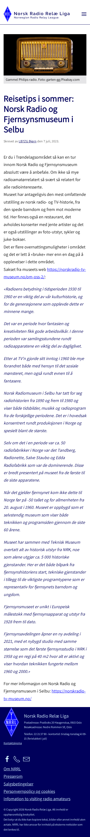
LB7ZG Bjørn (27, 141)
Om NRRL (12, 769)
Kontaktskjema (13, 743)
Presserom (13, 776)
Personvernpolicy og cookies (29, 791)
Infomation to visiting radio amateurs (37, 798)
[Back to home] (37, 14)
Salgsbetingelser (18, 783)
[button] (84, 14)
